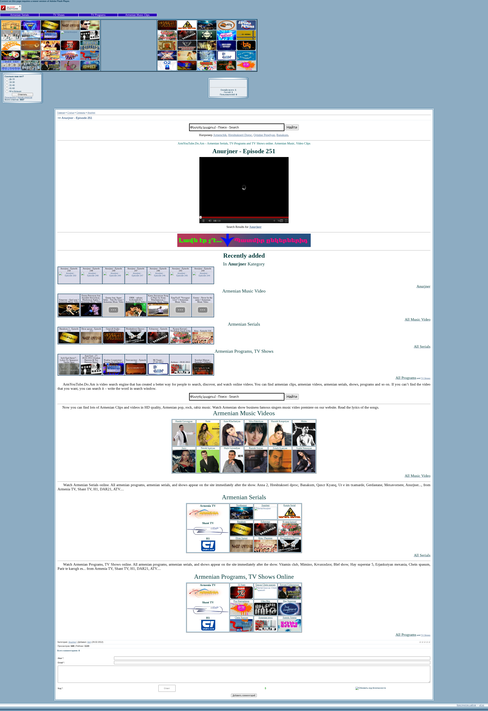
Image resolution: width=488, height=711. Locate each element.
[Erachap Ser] (30, 29)
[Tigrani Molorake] (10, 29)
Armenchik (220, 135)
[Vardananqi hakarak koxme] (50, 49)
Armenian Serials (19, 15)
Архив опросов (25, 97)
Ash (89, 642)
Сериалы (80, 112)
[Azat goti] (90, 39)
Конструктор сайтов (466, 705)
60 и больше (15, 91)
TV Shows (59, 15)
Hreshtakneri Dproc (240, 135)
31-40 (12, 85)
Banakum (282, 135)
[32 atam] (70, 49)
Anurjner (91, 112)
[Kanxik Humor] (226, 29)
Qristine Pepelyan (264, 135)
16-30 (12, 82)
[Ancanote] (90, 29)
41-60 (12, 88)
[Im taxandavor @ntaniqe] (226, 39)
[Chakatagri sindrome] (30, 39)
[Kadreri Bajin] (10, 49)
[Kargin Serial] (187, 29)
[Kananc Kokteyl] (206, 69)
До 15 (12, 79)
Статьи (70, 112)
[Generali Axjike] (167, 29)
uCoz (481, 705)
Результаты (10, 97)
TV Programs (98, 15)
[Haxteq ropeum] (246, 29)
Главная (61, 112)
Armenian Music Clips (137, 15)
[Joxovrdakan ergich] (30, 49)
